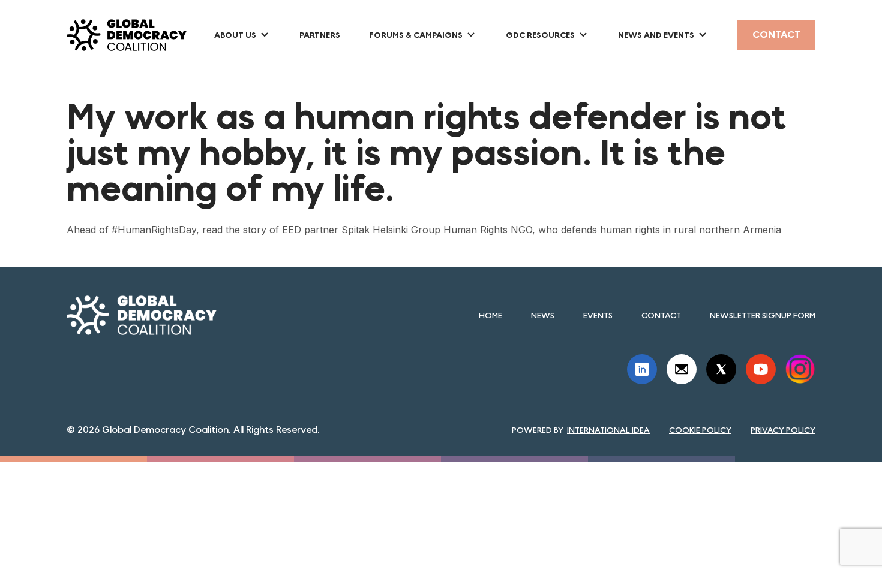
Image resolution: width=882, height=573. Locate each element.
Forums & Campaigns (416, 34)
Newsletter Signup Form (762, 315)
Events (598, 315)
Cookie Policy (700, 429)
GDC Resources (540, 34)
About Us (235, 34)
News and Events (656, 34)
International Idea (608, 429)
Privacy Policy (783, 429)
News (542, 315)
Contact (776, 34)
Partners (319, 34)
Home (490, 315)
